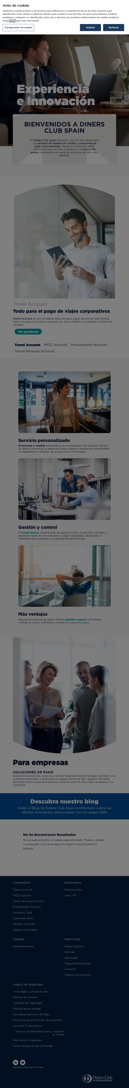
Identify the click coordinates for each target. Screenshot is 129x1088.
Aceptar (90, 27)
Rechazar (114, 27)
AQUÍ (12, 20)
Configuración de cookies (18, 27)
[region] (64, 17)
